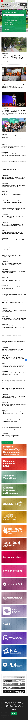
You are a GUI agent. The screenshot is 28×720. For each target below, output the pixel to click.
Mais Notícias (7, 442)
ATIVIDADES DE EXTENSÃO (10, 24)
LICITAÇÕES (7, 29)
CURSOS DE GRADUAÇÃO (10, 18)
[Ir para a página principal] (6, 7)
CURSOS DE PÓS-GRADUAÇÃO (11, 20)
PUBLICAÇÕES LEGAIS (9, 27)
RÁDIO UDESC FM (8, 22)
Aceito (13, 713)
